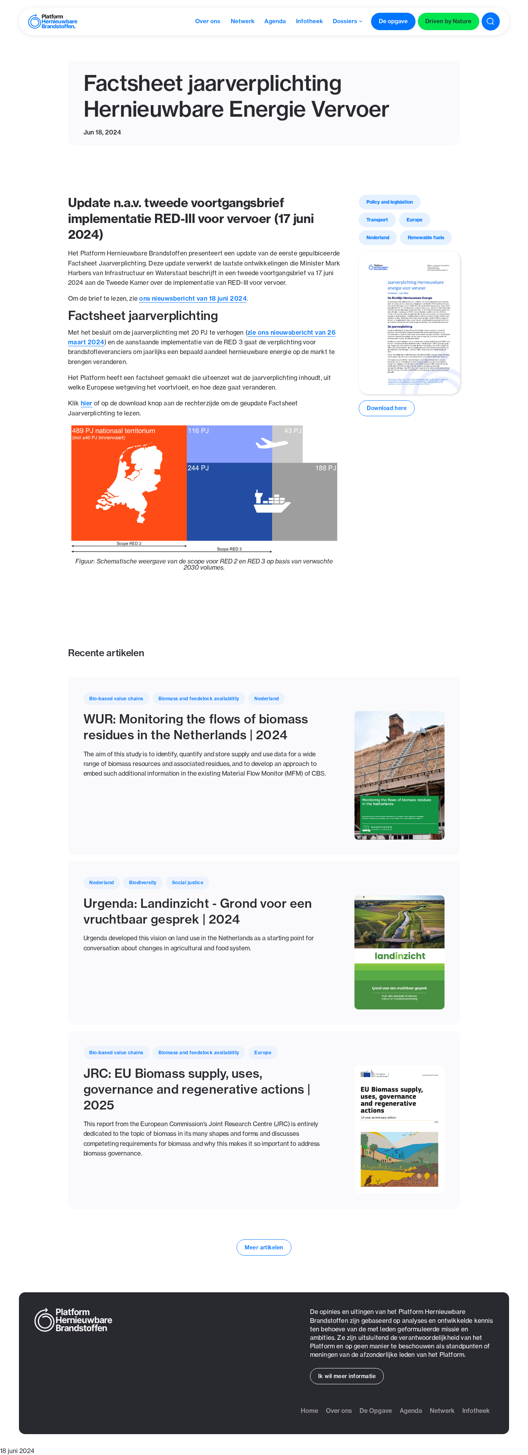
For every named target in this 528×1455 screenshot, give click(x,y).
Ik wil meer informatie (347, 1376)
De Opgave (375, 1410)
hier (86, 403)
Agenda (411, 1410)
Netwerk (442, 1410)
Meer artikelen (264, 1247)
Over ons (339, 1410)
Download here (387, 408)
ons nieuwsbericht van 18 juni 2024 (193, 298)
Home (309, 1410)
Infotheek (476, 1410)
